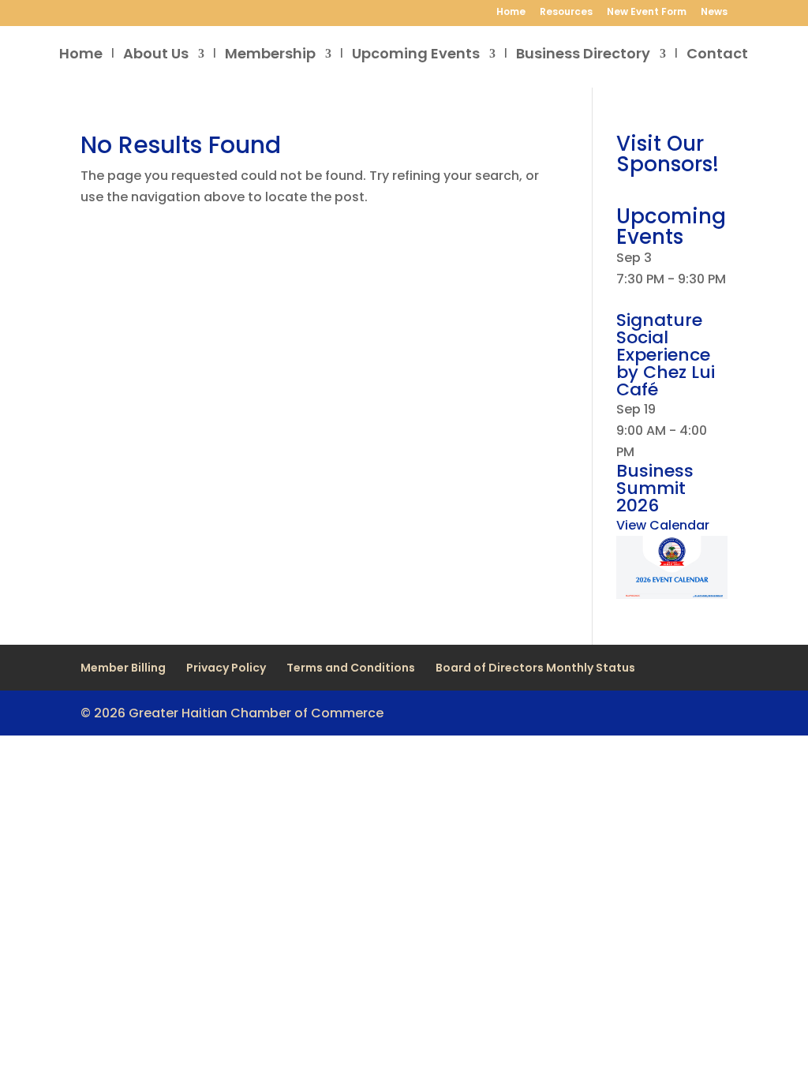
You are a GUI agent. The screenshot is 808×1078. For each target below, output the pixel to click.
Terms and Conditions (350, 668)
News (714, 12)
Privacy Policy (226, 668)
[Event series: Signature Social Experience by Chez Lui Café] (621, 300)
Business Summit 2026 (655, 488)
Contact (717, 55)
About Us (156, 55)
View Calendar (662, 525)
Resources (566, 12)
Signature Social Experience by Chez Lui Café (665, 355)
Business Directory (583, 55)
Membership (270, 55)
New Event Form (646, 12)
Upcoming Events (416, 55)
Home (511, 12)
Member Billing (123, 668)
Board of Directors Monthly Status (535, 668)
